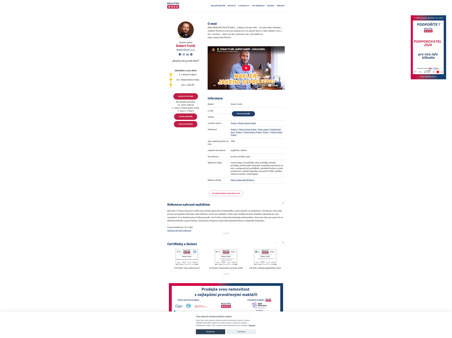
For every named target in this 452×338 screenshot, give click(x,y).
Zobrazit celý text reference (179, 230)
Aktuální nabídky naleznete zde (226, 193)
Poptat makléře (185, 117)
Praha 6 (234, 123)
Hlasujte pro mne (185, 96)
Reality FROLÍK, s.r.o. (185, 50)
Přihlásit (281, 6)
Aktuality (232, 6)
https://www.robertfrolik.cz (242, 180)
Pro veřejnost (258, 6)
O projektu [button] (243, 6)
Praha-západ (263, 129)
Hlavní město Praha (246, 123)
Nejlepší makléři (218, 6)
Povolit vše (210, 332)
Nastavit (252, 325)
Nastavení (241, 332)
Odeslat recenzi (186, 124)
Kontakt (270, 6)
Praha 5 (234, 129)
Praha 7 (266, 132)
